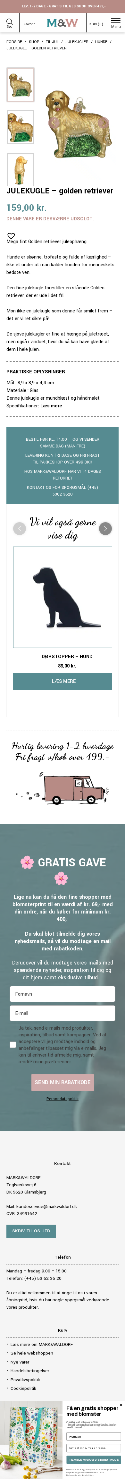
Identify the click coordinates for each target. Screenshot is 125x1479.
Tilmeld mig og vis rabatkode (94, 1459)
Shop (34, 42)
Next (103, 123)
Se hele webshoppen (32, 1353)
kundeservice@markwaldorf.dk (46, 1206)
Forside (14, 42)
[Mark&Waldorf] (62, 23)
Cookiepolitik (23, 1388)
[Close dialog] (121, 1405)
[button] (9, 234)
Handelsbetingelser (30, 1371)
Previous (53, 123)
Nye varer (20, 1362)
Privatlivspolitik (25, 1380)
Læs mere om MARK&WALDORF (42, 1344)
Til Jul (52, 42)
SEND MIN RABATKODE (63, 1082)
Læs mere (51, 406)
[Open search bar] (9, 21)
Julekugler (76, 42)
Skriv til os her (31, 1231)
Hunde (101, 42)
